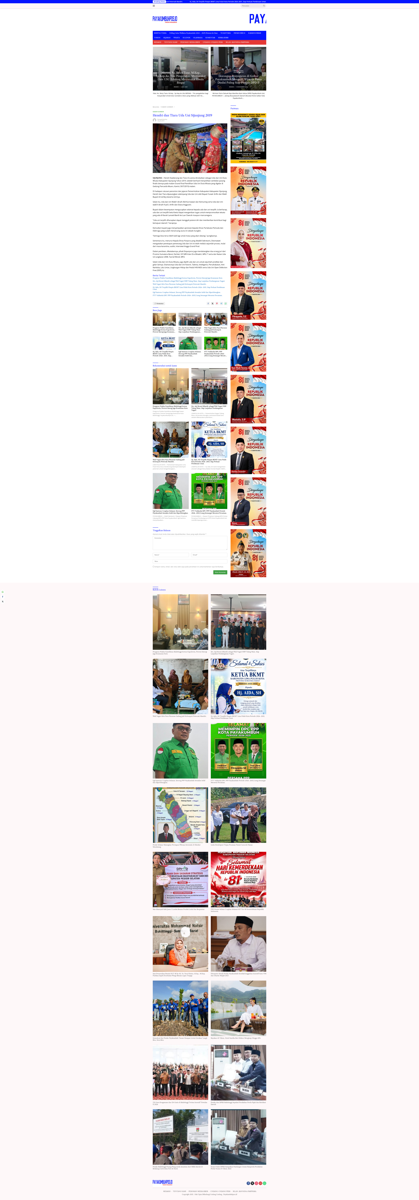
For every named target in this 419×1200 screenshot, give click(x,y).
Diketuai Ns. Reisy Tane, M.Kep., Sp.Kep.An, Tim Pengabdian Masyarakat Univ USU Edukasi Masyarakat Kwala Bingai (238, 77)
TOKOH (157, 38)
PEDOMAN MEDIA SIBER (190, 42)
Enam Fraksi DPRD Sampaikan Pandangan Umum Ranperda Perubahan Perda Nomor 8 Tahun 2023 (237, 1168)
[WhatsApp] (264, 1183)
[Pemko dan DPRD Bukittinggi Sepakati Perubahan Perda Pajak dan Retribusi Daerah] (238, 1072)
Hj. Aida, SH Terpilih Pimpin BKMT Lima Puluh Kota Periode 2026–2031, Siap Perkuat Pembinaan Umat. (189, 288)
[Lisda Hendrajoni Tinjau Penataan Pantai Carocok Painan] (238, 815)
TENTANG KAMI (170, 42)
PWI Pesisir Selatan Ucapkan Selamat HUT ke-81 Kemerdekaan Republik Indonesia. (237, 910)
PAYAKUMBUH (239, 33)
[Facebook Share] (208, 303)
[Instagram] (256, 1183)
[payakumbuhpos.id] (165, 20)
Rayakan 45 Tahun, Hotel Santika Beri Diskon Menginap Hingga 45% (235, 1038)
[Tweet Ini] (212, 303)
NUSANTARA (226, 33)
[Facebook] (248, 1183)
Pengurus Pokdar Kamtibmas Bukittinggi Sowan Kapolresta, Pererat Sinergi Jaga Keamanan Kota (235, 2)
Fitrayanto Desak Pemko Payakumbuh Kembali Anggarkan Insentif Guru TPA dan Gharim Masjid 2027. (238, 975)
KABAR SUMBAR (254, 33)
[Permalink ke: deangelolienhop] (154, 120)
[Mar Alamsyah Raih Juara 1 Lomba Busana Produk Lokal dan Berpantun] (180, 879)
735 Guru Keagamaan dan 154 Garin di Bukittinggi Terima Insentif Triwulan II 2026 (180, 1103)
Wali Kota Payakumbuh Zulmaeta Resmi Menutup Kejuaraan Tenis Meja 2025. (180, 81)
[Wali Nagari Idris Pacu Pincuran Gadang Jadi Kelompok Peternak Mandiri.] (215, 319)
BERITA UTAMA (160, 33)
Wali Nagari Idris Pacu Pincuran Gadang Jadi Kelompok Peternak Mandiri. (179, 284)
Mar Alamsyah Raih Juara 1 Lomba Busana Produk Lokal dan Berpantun (178, 909)
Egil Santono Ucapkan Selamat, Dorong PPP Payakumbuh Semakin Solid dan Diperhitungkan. (187, 292)
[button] (264, 5)
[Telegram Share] (221, 303)
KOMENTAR (210, 38)
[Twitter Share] (3, 602)
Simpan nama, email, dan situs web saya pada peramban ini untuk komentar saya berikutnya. (189, 567)
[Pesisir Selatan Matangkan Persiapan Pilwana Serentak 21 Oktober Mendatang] (180, 815)
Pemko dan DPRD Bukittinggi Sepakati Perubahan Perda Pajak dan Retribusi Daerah (238, 1103)
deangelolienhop (162, 119)
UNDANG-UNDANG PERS (213, 42)
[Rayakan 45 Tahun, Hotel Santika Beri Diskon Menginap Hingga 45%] (238, 1008)
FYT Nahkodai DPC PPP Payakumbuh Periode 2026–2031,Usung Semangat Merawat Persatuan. (187, 295)
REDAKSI (157, 42)
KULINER (186, 38)
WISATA (176, 38)
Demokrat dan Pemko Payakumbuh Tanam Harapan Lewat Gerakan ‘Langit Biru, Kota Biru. (180, 1039)
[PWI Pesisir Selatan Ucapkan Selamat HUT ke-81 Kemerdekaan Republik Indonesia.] (238, 879)
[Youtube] (260, 1183)
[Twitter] (252, 1183)
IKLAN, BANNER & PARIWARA (237, 42)
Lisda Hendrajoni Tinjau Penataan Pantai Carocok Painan (232, 845)
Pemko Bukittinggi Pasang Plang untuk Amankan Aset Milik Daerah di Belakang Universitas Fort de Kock (178, 1168)
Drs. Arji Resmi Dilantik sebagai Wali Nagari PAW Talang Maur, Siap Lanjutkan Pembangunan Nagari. (189, 281)
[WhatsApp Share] (3, 592)
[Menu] (154, 6)
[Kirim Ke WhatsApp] (225, 303)
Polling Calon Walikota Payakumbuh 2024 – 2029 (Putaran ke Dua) (193, 33)
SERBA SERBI (223, 38)
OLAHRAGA (197, 38)
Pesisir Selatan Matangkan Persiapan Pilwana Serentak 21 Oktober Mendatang (177, 846)
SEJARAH (166, 38)
